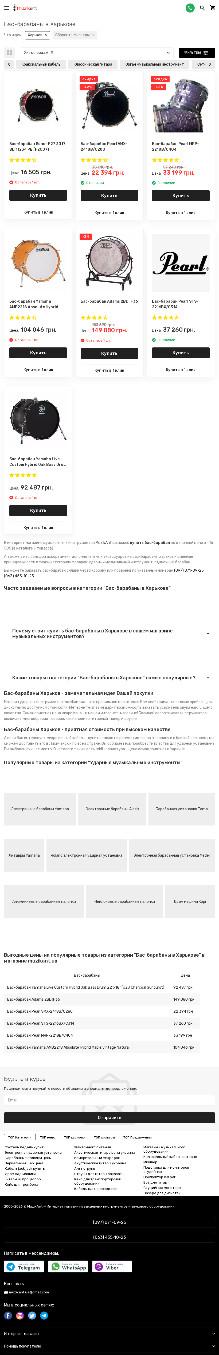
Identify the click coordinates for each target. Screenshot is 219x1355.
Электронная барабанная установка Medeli (172, 855)
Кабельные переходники (96, 1189)
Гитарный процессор (23, 1179)
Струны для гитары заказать (99, 1174)
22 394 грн (183, 1011)
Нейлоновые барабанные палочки (125, 901)
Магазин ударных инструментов (33, 702)
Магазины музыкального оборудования (164, 1149)
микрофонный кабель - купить (74, 738)
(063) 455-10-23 (19, 576)
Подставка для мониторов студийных (166, 1169)
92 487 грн (183, 987)
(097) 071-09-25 (189, 570)
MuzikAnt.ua (106, 542)
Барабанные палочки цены (28, 1158)
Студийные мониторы (162, 1188)
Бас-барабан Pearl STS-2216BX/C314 (40, 1023)
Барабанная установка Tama (182, 809)
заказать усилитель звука (166, 707)
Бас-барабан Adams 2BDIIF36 (33, 999)
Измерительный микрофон (97, 1158)
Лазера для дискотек (162, 1193)
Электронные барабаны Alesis (112, 809)
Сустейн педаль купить (25, 1147)
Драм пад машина (20, 1174)
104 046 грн (183, 1047)
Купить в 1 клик (38, 212)
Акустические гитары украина (100, 1163)
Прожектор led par (159, 1177)
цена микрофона (67, 713)
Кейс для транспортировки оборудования (97, 1181)
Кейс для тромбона (21, 1184)
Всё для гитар (155, 1182)
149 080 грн (183, 999)
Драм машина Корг (190, 901)
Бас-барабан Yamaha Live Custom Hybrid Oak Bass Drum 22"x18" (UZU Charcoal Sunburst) (85, 987)
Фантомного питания (92, 1147)
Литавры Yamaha (24, 855)
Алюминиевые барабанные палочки (44, 901)
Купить (38, 195)
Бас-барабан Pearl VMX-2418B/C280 (40, 1011)
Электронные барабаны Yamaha (40, 809)
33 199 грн (182, 1035)
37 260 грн (183, 1023)
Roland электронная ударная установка (86, 855)
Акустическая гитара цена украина (104, 1152)
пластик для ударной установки (183, 743)
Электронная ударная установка (33, 1152)
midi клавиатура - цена (116, 749)
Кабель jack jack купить (25, 1168)
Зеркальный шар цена (24, 1163)
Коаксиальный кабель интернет (171, 1157)
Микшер (150, 1162)
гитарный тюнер (105, 718)
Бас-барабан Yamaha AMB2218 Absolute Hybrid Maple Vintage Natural (68, 1047)
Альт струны (85, 1168)
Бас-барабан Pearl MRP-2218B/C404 (40, 1035)
